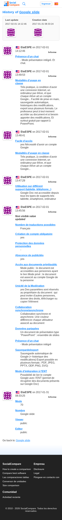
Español (56, 4)
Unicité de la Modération (29, 285)
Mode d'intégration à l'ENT (31, 371)
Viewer (19, 419)
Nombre (20, 410)
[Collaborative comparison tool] (12, 4)
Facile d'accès (23, 141)
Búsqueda (23, 3)
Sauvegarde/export (26, 350)
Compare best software (14, 473)
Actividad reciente (11, 497)
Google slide (29, 12)
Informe (52, 52)
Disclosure (39, 469)
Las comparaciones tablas (16, 477)
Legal (36, 473)
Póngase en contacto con (46, 477)
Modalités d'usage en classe (32, 153)
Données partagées (27, 328)
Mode (18, 401)
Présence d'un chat (27, 56)
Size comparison (11, 485)
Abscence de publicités (29, 255)
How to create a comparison (17, 469)
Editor (19, 428)
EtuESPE (26, 47)
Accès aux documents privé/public (36, 264)
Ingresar (46, 4)
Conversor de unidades (14, 481)
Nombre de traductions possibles (35, 224)
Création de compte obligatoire (33, 234)
